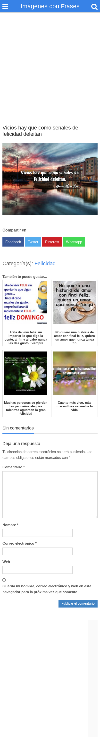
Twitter (33, 242)
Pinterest (52, 242)
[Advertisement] (50, 65)
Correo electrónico (19, 543)
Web (6, 562)
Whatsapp (74, 242)
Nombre (10, 525)
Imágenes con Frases (50, 6)
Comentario (13, 467)
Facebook (13, 242)
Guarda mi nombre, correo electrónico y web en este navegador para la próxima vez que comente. (46, 589)
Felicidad (45, 263)
